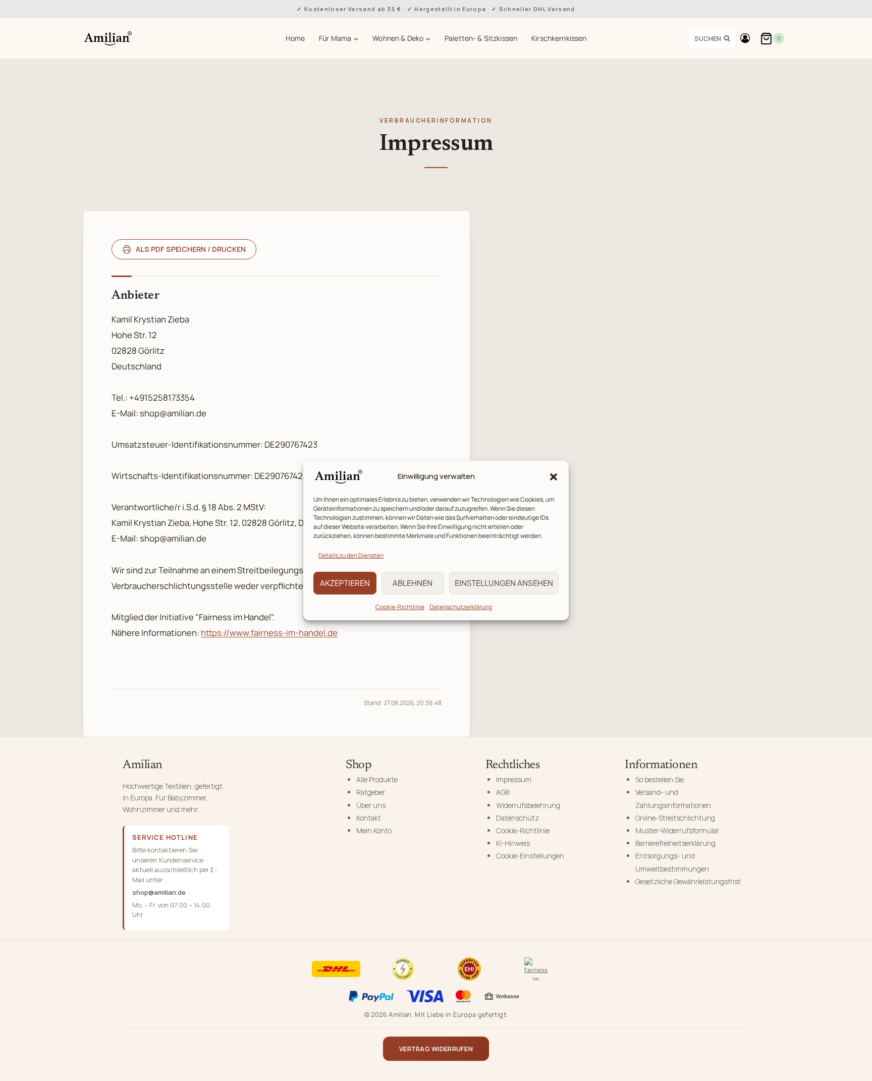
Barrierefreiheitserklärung (675, 843)
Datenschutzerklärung (460, 607)
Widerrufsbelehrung (528, 805)
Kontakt (368, 818)
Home (295, 38)
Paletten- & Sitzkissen (481, 38)
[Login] (745, 38)
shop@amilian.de (159, 892)
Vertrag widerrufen (436, 1048)
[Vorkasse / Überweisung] (503, 996)
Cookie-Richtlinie (399, 607)
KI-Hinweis (513, 843)
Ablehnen (412, 582)
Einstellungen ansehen (504, 582)
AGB (502, 792)
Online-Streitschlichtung (675, 818)
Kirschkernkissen (558, 38)
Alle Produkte (377, 779)
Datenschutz (517, 818)
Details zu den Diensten (351, 555)
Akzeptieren (345, 582)
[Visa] (425, 996)
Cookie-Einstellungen (530, 855)
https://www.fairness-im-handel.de (269, 632)
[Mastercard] (463, 996)
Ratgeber (370, 792)
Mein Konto (374, 830)
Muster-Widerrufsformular (677, 830)
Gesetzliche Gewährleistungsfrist (688, 881)
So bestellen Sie (659, 779)
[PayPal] (371, 996)
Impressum (513, 779)
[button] (554, 477)
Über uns (371, 805)
